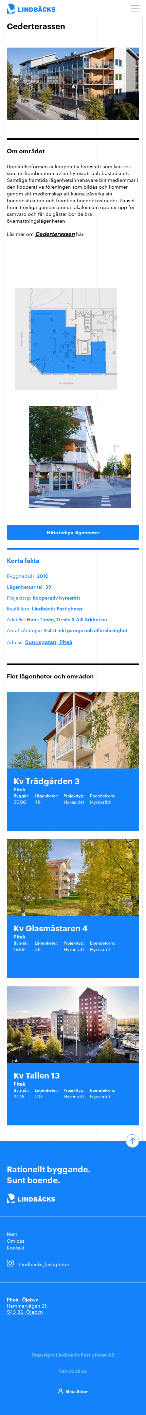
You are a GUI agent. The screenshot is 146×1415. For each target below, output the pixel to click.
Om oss (15, 1240)
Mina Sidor (77, 1391)
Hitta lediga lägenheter (73, 532)
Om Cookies (73, 1370)
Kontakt (15, 1247)
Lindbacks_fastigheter (44, 1264)
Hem (12, 1233)
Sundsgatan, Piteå (48, 641)
